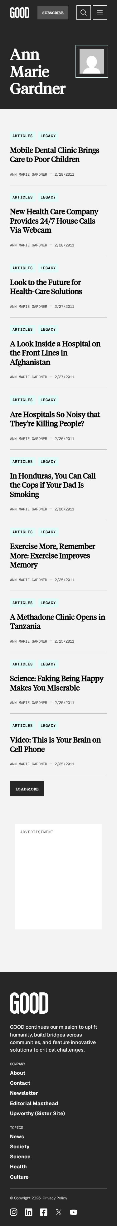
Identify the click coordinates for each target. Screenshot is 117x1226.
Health (18, 1166)
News (17, 1136)
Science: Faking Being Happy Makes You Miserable (57, 683)
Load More (27, 788)
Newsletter (24, 1093)
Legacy (48, 135)
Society (19, 1146)
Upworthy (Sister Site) (37, 1113)
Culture (19, 1177)
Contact (20, 1083)
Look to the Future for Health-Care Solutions (46, 286)
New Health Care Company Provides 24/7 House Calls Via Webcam (54, 221)
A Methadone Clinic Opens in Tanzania (57, 621)
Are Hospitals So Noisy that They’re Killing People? (55, 419)
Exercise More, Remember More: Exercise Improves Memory (52, 555)
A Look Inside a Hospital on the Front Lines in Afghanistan (55, 353)
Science (20, 1156)
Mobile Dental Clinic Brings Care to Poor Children (55, 154)
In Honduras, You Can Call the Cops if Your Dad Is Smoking (53, 485)
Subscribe (52, 12)
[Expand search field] (83, 12)
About (17, 1073)
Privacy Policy (55, 1198)
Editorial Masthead (34, 1103)
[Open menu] (100, 12)
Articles (22, 135)
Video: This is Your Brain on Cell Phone (55, 744)
